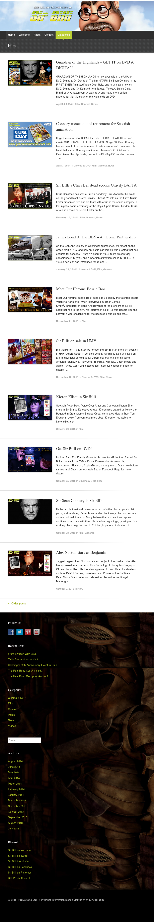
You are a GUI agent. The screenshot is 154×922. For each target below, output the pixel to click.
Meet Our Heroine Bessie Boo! (81, 289)
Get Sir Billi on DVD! (74, 448)
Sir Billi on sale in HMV (76, 340)
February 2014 (16, 789)
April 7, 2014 (63, 165)
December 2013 (17, 800)
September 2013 (17, 817)
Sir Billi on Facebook (20, 867)
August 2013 (15, 823)
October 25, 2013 (66, 481)
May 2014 (13, 772)
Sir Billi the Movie (18, 861)
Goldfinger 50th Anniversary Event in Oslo (32, 665)
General (85, 104)
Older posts (17, 603)
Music (11, 714)
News (94, 104)
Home (11, 34)
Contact (49, 34)
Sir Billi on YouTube (19, 850)
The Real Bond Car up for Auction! (28, 676)
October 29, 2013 (66, 429)
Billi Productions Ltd (19, 878)
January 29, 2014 (66, 269)
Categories (64, 34)
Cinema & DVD (82, 165)
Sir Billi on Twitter (18, 855)
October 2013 (16, 811)
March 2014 (15, 783)
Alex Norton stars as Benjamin (81, 552)
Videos (12, 726)
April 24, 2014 (64, 104)
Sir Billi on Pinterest (19, 872)
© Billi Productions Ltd (22, 900)
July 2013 (13, 828)
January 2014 (16, 795)
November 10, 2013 (67, 377)
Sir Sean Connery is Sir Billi (79, 500)
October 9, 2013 (65, 588)
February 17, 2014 (66, 217)
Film (77, 104)
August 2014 (15, 761)
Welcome (24, 34)
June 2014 (14, 767)
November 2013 (17, 806)
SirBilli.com (96, 900)
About (37, 34)
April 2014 (14, 778)
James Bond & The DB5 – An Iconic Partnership (96, 237)
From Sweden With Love (22, 654)
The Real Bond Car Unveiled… (26, 670)
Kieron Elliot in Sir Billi (76, 396)
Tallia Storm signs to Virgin (23, 659)
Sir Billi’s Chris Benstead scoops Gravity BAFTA (96, 185)
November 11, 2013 (67, 321)
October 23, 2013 (66, 533)
